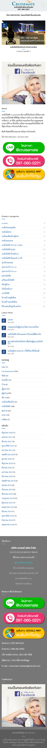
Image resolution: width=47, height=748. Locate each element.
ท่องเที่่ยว (5, 380)
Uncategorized (7, 371)
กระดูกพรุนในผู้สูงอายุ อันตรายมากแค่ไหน (23, 327)
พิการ (4, 397)
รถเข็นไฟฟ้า (6, 406)
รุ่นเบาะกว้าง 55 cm (9, 271)
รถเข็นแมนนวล (7, 240)
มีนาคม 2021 (7, 441)
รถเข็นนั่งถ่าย (6, 232)
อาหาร (4, 415)
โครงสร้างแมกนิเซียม (9, 302)
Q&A (3, 367)
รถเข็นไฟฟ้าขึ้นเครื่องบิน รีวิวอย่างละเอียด (23, 47)
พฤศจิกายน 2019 (8, 481)
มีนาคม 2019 (7, 511)
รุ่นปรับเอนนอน (7, 262)
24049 (10, 320)
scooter (5, 223)
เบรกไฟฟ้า (6, 293)
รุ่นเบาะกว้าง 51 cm (9, 267)
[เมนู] (3, 5)
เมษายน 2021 (7, 437)
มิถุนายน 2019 (7, 502)
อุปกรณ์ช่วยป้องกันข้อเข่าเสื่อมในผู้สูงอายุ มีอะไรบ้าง (25, 342)
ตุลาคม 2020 (7, 459)
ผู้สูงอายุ (5, 393)
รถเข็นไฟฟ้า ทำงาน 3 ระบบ (12, 245)
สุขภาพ (4, 410)
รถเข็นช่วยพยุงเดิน (9, 227)
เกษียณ (4, 419)
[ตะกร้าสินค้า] (43, 5)
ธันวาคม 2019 (7, 476)
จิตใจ (4, 375)
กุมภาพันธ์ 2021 (8, 446)
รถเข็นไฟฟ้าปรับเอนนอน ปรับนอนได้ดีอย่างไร (24, 334)
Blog (23, 736)
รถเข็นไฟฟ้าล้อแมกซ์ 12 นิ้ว (12, 258)
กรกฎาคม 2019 (8, 498)
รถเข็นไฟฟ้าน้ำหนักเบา (10, 254)
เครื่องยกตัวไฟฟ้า (8, 280)
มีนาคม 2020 (7, 467)
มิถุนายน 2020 (7, 463)
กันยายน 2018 (7, 520)
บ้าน (3, 384)
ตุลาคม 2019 (7, 485)
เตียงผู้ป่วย (5, 284)
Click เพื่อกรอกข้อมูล (20, 199)
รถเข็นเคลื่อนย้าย (8, 402)
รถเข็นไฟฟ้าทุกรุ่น (8, 249)
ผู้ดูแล (4, 389)
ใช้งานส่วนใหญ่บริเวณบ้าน (11, 306)
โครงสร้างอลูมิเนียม (9, 297)
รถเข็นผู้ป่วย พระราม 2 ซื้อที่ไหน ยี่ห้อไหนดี (23, 351)
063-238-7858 (25, 193)
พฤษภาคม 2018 (8, 524)
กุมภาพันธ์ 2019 (8, 516)
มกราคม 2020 (7, 472)
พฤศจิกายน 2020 (8, 454)
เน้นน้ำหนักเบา (7, 289)
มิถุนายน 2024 (7, 432)
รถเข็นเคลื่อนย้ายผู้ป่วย (10, 236)
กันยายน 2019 (7, 489)
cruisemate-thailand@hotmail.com (24, 205)
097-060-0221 (17, 182)
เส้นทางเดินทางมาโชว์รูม (23, 562)
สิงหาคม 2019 (7, 494)
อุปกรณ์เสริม (6, 275)
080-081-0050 (17, 188)
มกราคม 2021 (7, 450)
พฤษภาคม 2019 (8, 507)
